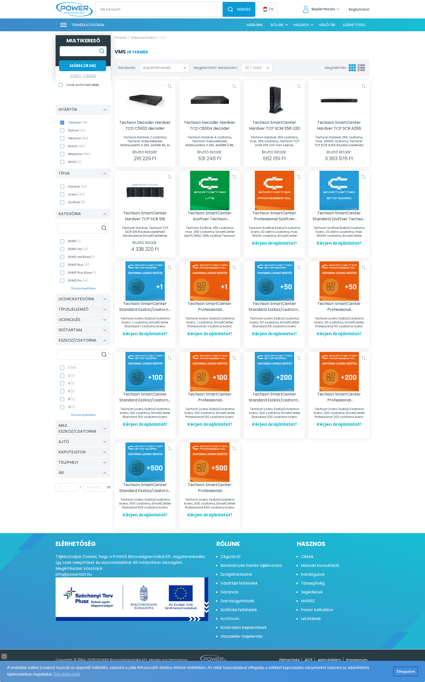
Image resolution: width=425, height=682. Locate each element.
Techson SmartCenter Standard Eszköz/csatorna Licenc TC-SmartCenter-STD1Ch (145, 307)
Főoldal (121, 37)
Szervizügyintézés (237, 601)
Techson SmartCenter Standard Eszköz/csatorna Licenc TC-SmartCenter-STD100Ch (145, 397)
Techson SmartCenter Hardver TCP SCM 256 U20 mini (274, 125)
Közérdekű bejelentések (243, 627)
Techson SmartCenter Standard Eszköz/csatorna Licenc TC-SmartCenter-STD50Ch (274, 307)
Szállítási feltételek (238, 610)
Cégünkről (230, 556)
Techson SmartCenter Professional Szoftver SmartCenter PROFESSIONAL (274, 216)
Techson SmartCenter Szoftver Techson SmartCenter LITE (209, 216)
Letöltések (311, 618)
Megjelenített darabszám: (216, 67)
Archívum (229, 618)
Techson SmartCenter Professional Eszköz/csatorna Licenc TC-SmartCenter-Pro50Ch (339, 307)
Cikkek (307, 556)
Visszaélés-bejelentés (241, 636)
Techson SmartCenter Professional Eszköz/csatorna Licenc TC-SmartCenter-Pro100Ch (210, 397)
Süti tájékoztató (66, 674)
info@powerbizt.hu (74, 574)
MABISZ (308, 601)
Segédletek (312, 592)
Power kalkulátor (317, 610)
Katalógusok (313, 574)
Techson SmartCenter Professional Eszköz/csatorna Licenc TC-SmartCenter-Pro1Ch (209, 307)
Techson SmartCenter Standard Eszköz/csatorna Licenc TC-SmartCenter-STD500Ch (145, 488)
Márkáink (255, 24)
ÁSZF (309, 659)
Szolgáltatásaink (236, 574)
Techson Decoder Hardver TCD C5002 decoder (145, 125)
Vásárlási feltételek (239, 583)
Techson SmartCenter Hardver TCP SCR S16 (145, 216)
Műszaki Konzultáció (320, 565)
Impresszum (356, 659)
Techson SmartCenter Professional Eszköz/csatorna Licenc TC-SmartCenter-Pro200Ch (339, 397)
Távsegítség (313, 583)
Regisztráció (359, 9)
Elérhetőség (354, 24)
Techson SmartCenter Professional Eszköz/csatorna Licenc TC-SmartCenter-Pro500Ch (210, 488)
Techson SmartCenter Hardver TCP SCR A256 (339, 125)
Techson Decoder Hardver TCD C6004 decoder (209, 125)
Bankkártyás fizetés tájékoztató (251, 565)
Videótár (327, 24)
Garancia (229, 592)
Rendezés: (127, 67)
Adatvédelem (329, 659)
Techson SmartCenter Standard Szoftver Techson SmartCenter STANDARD (339, 216)
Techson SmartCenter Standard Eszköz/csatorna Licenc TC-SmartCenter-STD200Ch (274, 397)
